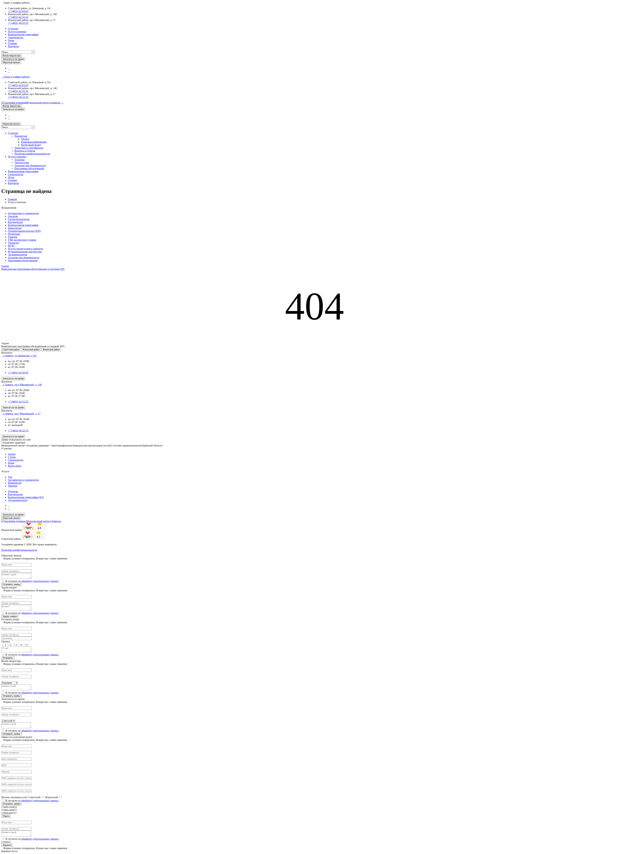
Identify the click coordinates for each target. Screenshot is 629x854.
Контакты (13, 46)
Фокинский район (31, 349)
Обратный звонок (11, 62)
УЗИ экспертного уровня (22, 239)
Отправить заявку (11, 584)
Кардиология (15, 222)
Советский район (11, 349)
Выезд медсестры (12, 106)
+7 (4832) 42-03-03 (18, 11)
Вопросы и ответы (24, 150)
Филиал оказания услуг (14, 797)
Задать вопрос (10, 616)
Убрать (6, 816)
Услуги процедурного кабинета (25, 248)
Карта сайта (14, 465)
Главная (12, 199)
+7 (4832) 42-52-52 (18, 17)
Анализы (19, 159)
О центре (13, 28)
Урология (13, 242)
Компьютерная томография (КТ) (26, 497)
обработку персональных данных (40, 581)
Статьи (12, 457)
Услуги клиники (17, 31)
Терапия (12, 236)
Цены (11, 40)
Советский (34, 797)
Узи (10, 477)
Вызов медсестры (11, 55)
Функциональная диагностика (25, 251)
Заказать (7, 845)
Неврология (14, 228)
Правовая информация (33, 142)
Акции (12, 454)
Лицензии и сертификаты (28, 147)
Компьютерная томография (23, 34)
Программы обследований (29, 168)
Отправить (8, 658)
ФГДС (11, 245)
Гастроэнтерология (18, 219)
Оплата (25, 139)
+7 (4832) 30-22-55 (18, 23)
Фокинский (52, 797)
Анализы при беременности (30, 165)
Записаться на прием (13, 59)
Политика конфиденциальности (32, 153)
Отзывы (12, 43)
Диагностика (21, 162)
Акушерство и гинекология (23, 213)
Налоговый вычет (31, 144)
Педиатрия (14, 234)
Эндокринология (17, 254)
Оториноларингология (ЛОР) (24, 231)
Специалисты (15, 37)
